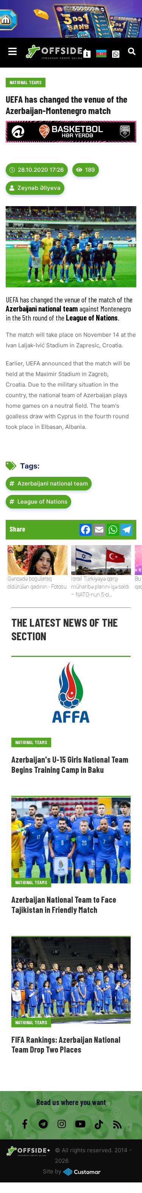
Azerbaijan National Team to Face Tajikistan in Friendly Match (63, 904)
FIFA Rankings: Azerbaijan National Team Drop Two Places (65, 1044)
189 (90, 169)
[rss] (117, 1124)
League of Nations (42, 501)
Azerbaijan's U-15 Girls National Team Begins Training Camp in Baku (69, 764)
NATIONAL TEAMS (25, 82)
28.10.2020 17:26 (41, 169)
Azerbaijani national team (52, 483)
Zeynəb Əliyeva (39, 187)
